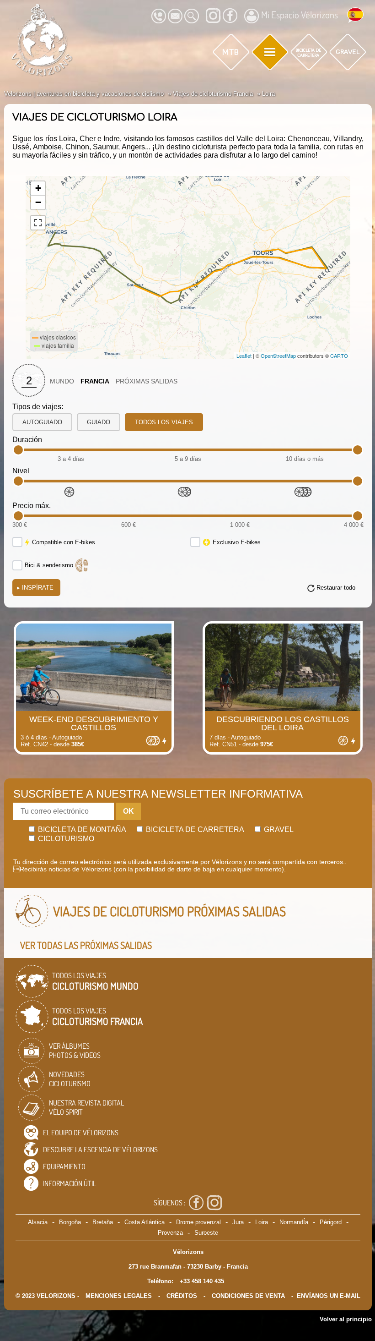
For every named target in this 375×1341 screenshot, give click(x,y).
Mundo (62, 381)
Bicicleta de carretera (194, 829)
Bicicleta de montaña (81, 829)
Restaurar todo (335, 587)
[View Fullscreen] (38, 223)
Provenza (170, 1232)
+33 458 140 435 (202, 1281)
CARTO (339, 355)
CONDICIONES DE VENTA (248, 1295)
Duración (27, 439)
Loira (261, 1222)
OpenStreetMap (278, 355)
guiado (98, 422)
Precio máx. (31, 505)
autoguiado (42, 422)
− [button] (38, 202)
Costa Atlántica (144, 1222)
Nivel (20, 471)
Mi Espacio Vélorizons (299, 15)
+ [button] (38, 188)
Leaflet (244, 355)
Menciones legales (119, 1295)
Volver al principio (346, 1319)
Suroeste (206, 1232)
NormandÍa (293, 1222)
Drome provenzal (198, 1222)
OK (128, 811)
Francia (94, 381)
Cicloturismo (65, 839)
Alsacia (38, 1222)
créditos (181, 1295)
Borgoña (70, 1222)
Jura (238, 1222)
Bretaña (102, 1222)
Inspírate (35, 587)
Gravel (278, 829)
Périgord (331, 1222)
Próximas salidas (146, 381)
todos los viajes (164, 422)
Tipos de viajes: (37, 407)
